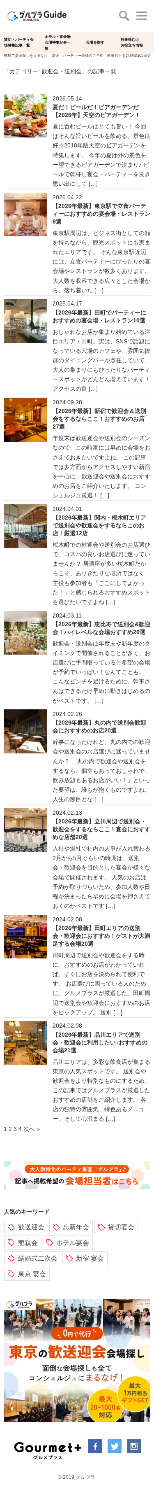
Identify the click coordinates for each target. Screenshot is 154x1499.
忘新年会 (76, 1227)
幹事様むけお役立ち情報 (132, 42)
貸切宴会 (121, 1227)
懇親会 (28, 1242)
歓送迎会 (31, 1227)
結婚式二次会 (37, 1258)
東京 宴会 (32, 1274)
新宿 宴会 (90, 1258)
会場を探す (95, 42)
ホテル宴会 (72, 1242)
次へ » (31, 1129)
